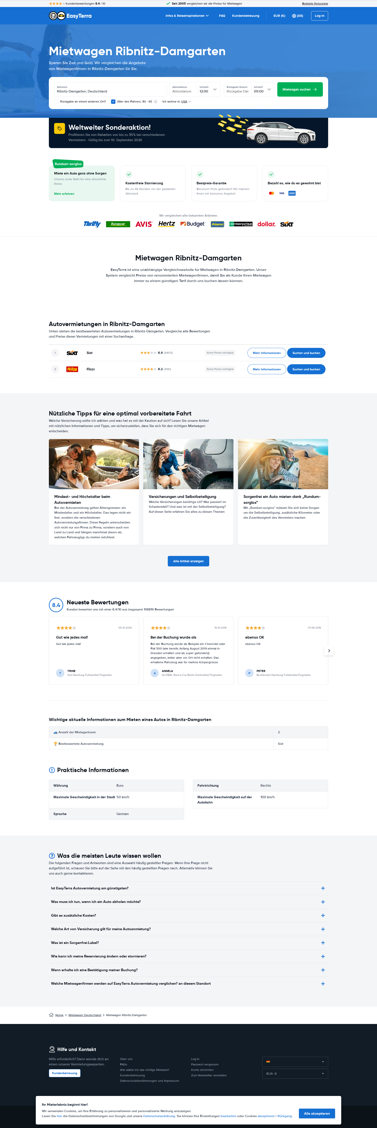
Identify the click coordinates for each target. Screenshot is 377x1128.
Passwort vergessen (205, 1064)
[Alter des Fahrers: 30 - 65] (113, 101)
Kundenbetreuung (245, 15)
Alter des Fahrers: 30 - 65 (134, 101)
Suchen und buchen (306, 353)
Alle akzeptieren (317, 1113)
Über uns (126, 1059)
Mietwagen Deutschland (85, 1015)
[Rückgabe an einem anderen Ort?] (56, 101)
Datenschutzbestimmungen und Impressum (149, 1081)
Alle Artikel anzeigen (188, 561)
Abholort (62, 87)
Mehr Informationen (267, 353)
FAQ (222, 15)
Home (59, 1015)
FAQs (123, 1064)
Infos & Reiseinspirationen (185, 15)
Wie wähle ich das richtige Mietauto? (144, 1070)
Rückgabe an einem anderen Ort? (82, 101)
